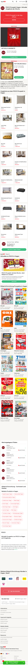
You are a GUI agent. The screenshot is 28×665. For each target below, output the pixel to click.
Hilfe (1, 656)
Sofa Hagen (15, 506)
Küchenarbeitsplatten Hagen (8, 497)
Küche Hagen (5, 503)
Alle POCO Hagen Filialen (14, 249)
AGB (1, 659)
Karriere (2, 614)
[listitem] (7, 103)
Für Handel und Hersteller (6, 612)
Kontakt (15, 658)
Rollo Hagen (14, 510)
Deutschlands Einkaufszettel (6, 637)
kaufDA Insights (4, 639)
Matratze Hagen (17, 516)
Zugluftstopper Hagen (7, 494)
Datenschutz (3, 658)
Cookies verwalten (18, 659)
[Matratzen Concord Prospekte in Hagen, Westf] (17, 578)
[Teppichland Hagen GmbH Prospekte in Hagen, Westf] (4, 584)
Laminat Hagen (5, 510)
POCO (15, 549)
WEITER (14, 19)
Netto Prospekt (4, 630)
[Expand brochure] (14, 37)
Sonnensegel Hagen (15, 503)
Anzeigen (24, 4)
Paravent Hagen (5, 522)
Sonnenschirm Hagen (7, 519)
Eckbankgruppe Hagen (18, 513)
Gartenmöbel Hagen (18, 494)
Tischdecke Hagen (6, 513)
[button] (14, 42)
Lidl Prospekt (3, 632)
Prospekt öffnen (14, 57)
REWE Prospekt (4, 623)
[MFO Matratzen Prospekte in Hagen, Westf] (24, 578)
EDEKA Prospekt (4, 619)
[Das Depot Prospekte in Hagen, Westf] (4, 578)
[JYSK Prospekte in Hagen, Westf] (10, 578)
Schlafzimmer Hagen (7, 500)
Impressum (16, 656)
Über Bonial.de (3, 610)
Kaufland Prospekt (4, 621)
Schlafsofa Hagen (18, 519)
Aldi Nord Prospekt (4, 628)
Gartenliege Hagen (6, 506)
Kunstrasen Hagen (16, 522)
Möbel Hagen (17, 500)
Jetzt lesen (14, 281)
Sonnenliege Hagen (6, 526)
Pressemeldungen (4, 643)
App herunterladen (4, 641)
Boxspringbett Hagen (7, 516)
